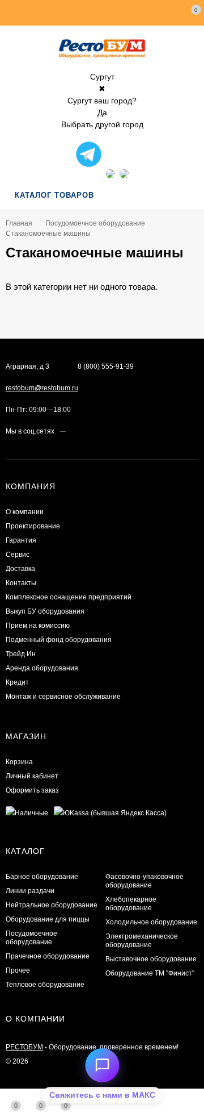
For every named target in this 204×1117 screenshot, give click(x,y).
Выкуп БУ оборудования (45, 611)
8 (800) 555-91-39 (106, 366)
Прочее (18, 970)
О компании (25, 512)
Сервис (17, 554)
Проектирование (33, 526)
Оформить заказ (32, 790)
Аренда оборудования (42, 668)
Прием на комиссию (38, 626)
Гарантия (21, 540)
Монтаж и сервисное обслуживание (63, 697)
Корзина (19, 762)
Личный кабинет (32, 776)
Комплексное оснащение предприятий (68, 597)
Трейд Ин (21, 654)
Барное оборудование (42, 877)
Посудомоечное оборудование (95, 223)
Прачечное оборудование (48, 956)
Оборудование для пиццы (48, 919)
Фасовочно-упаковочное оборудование (144, 881)
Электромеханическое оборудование (141, 940)
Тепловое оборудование (45, 985)
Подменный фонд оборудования (59, 640)
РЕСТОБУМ (24, 1047)
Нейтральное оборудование (51, 905)
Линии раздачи (30, 891)
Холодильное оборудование (151, 922)
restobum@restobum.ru (42, 388)
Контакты (21, 583)
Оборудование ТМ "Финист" (149, 973)
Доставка (20, 569)
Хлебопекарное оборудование (130, 903)
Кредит (17, 682)
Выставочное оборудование (151, 959)
